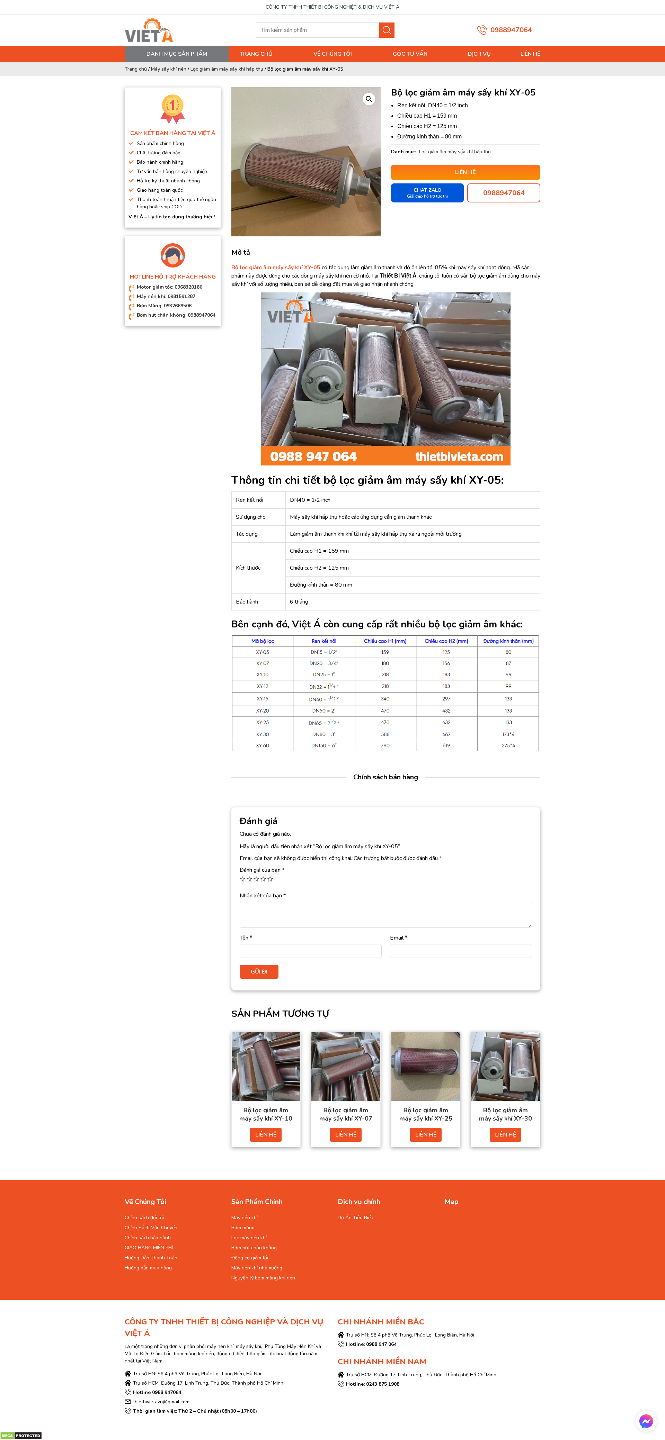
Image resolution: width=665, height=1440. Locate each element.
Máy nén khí (244, 1217)
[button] (369, 99)
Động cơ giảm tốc (250, 1258)
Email (398, 938)
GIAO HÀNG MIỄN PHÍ (149, 1247)
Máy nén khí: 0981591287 (166, 296)
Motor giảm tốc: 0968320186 (169, 287)
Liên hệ (530, 54)
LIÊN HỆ (265, 1135)
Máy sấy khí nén (168, 69)
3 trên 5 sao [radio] (256, 879)
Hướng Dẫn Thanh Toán (151, 1258)
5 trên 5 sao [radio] (270, 879)
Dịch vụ (479, 54)
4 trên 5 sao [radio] (263, 879)
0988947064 (511, 30)
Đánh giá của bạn (262, 870)
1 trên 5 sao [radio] (242, 879)
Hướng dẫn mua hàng (148, 1268)
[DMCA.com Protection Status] (21, 1435)
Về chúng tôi (332, 54)
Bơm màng (243, 1227)
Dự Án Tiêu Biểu (355, 1217)
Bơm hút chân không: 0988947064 (176, 315)
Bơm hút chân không (254, 1247)
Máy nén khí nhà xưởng (256, 1268)
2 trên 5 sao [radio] (249, 879)
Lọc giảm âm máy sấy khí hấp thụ (226, 69)
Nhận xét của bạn (263, 895)
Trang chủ (256, 54)
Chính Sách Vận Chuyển (151, 1227)
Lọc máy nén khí (249, 1237)
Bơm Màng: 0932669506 (164, 305)
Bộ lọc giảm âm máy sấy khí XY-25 (425, 1114)
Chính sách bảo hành (148, 1237)
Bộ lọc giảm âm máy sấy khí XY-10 (265, 1114)
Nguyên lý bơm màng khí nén (263, 1278)
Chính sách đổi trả (144, 1217)
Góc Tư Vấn (410, 54)
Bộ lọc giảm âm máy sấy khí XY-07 (345, 1114)
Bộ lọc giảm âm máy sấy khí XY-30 (505, 1114)
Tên (246, 938)
